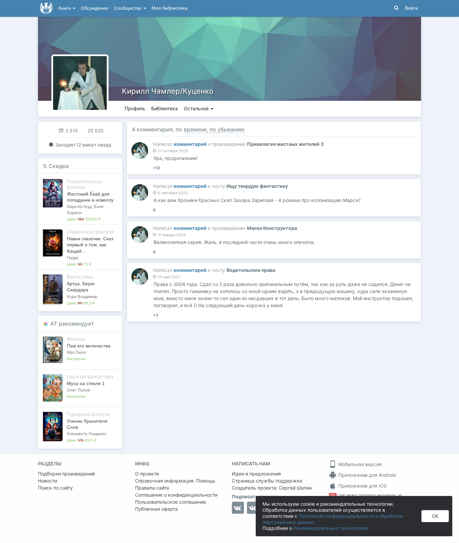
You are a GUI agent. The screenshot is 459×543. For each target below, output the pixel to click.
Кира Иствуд (79, 206)
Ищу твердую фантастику (257, 186)
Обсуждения (95, 8)
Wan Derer (76, 352)
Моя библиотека (169, 8)
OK (435, 516)
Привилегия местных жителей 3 (285, 144)
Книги (65, 8)
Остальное (197, 108)
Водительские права (250, 270)
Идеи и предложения (256, 473)
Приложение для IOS (362, 486)
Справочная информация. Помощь (175, 481)
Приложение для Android (366, 475)
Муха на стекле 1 (86, 383)
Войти (411, 8)
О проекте (147, 473)
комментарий (190, 144)
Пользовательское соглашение (170, 502)
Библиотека (164, 108)
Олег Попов (78, 389)
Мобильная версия (359, 464)
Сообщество (128, 8)
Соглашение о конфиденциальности (176, 495)
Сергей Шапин (295, 488)
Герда (72, 257)
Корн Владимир (82, 296)
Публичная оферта (156, 509)
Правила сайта (152, 488)
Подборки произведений (66, 473)
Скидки (59, 166)
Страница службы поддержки (267, 481)
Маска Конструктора (272, 228)
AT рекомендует (72, 323)
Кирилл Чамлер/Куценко (167, 91)
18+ (333, 495)
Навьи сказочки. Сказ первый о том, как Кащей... (90, 244)
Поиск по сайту (55, 488)
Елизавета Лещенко (86, 433)
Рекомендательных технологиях (330, 528)
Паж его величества (89, 345)
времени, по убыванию (214, 129)
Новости (47, 481)
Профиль (135, 108)
